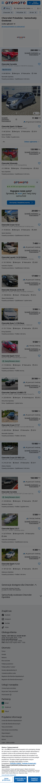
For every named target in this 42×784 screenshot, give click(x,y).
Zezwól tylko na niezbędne (20, 779)
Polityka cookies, (16, 763)
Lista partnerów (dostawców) (9, 775)
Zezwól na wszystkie (34, 779)
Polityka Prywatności (29, 763)
